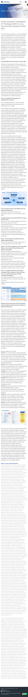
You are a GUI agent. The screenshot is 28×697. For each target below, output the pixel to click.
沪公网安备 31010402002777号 (6, 691)
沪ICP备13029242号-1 (4, 690)
